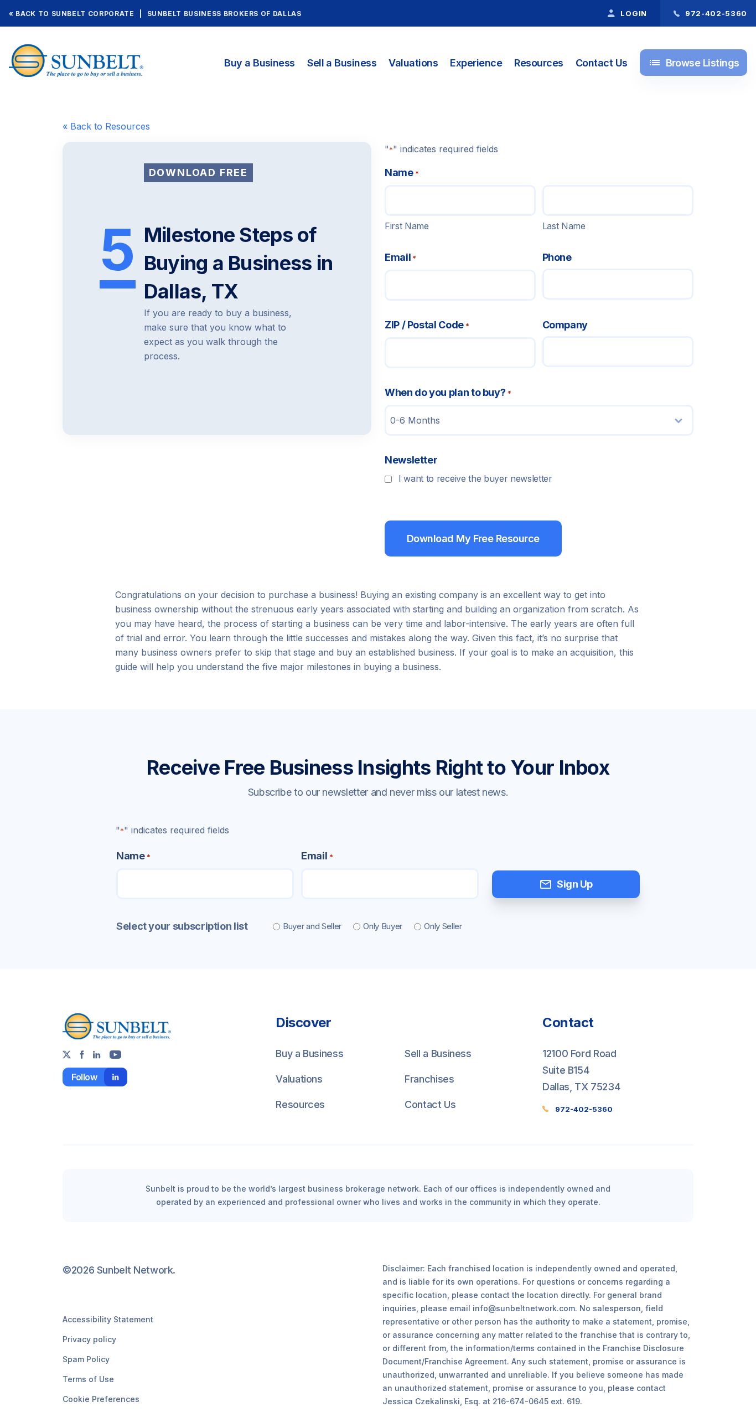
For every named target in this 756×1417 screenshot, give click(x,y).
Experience (476, 63)
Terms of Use (88, 1379)
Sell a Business (341, 63)
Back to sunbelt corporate (74, 13)
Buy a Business (259, 63)
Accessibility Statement (108, 1319)
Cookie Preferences (101, 1399)
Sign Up (565, 884)
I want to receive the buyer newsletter (475, 478)
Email (400, 257)
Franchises (429, 1079)
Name (133, 856)
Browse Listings (693, 62)
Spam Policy (86, 1359)
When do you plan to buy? (448, 392)
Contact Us (602, 63)
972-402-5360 (584, 1109)
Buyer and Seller (312, 926)
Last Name (564, 225)
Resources (538, 63)
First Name (407, 225)
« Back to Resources (106, 126)
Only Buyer (382, 926)
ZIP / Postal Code (427, 325)
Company (565, 325)
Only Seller (443, 926)
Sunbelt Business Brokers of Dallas (224, 13)
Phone (557, 257)
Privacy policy (89, 1339)
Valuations (413, 63)
